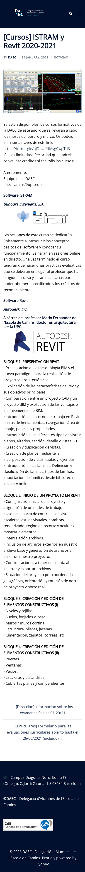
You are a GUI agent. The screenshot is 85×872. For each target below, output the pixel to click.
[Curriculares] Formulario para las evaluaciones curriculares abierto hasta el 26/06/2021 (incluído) (42, 732)
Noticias (61, 57)
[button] (70, 14)
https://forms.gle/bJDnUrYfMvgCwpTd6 (36, 148)
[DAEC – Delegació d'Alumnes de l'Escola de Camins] (32, 13)
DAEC (12, 57)
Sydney (42, 864)
